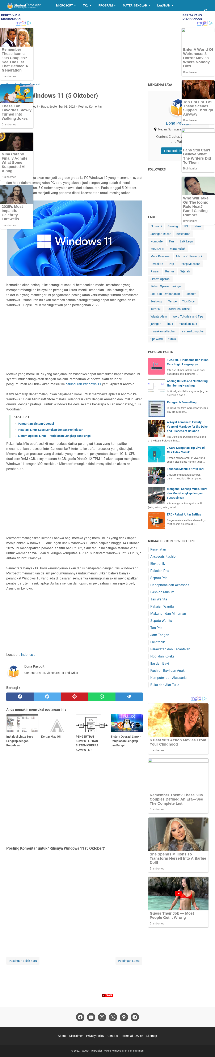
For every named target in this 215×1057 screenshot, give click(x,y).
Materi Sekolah (135, 5)
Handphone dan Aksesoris (169, 585)
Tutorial (155, 309)
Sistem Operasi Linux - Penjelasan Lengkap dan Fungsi (54, 435)
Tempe (172, 301)
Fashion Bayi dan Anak (167, 671)
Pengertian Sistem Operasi (36, 423)
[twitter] (47, 697)
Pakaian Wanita (162, 606)
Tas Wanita (158, 599)
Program (105, 5)
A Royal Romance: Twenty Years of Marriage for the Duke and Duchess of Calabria (187, 426)
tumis (172, 339)
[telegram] (129, 697)
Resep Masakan (22, 16)
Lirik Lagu (186, 241)
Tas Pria (156, 628)
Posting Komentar (90, 106)
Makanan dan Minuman (168, 614)
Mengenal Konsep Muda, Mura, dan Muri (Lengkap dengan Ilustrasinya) (187, 493)
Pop (171, 264)
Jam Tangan (159, 635)
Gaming (173, 226)
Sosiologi (156, 301)
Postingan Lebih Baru (23, 960)
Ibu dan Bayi (159, 663)
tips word (157, 339)
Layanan (163, 5)
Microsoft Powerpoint (190, 256)
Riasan (155, 271)
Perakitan (157, 264)
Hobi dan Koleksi (162, 656)
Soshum (191, 293)
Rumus (169, 271)
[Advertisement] (107, 46)
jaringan (156, 323)
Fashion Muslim (162, 592)
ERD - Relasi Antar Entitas (184, 514)
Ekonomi (156, 226)
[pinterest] (74, 697)
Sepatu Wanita (161, 621)
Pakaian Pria (159, 571)
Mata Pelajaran (160, 256)
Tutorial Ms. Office (178, 309)
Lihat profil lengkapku (178, 150)
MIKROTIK (157, 248)
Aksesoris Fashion (163, 556)
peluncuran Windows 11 (83, 384)
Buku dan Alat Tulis (164, 685)
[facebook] (20, 697)
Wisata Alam (159, 316)
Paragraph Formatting (182, 402)
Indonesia (28, 655)
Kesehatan (183, 234)
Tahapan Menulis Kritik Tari (185, 469)
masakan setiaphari (163, 331)
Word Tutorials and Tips (188, 316)
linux (170, 323)
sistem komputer (193, 331)
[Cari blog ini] (206, 10)
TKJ (85, 5)
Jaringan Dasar (161, 234)
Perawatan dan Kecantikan (170, 649)
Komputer (157, 241)
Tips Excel (188, 301)
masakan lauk (188, 323)
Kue (171, 241)
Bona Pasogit (178, 123)
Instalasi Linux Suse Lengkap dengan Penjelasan (50, 429)
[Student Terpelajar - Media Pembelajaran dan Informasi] (27, 5)
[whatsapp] (101, 697)
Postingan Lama (129, 960)
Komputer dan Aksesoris (168, 678)
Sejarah (185, 271)
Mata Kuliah (178, 248)
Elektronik (157, 564)
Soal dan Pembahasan (165, 293)
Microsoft (64, 5)
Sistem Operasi (160, 279)
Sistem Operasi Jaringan (166, 286)
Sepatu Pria (159, 578)
